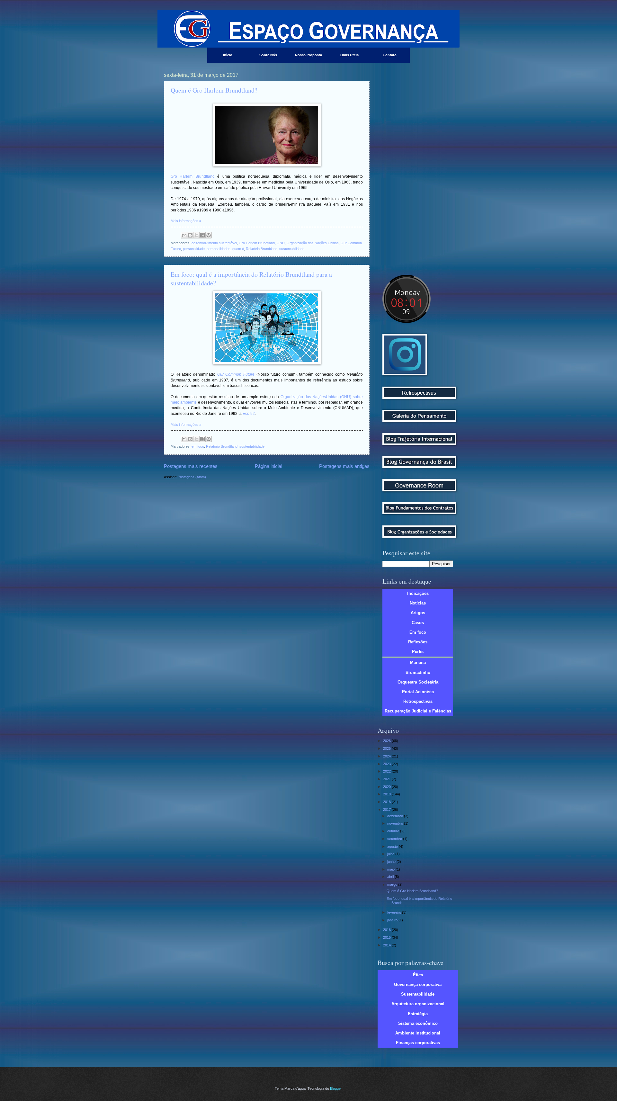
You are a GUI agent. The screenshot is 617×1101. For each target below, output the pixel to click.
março (392, 884)
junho (392, 862)
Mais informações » (186, 221)
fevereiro (394, 912)
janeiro (392, 920)
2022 (387, 771)
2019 (387, 794)
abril (391, 877)
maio (391, 869)
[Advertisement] (417, 168)
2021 (387, 779)
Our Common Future (236, 374)
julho (391, 854)
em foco (198, 446)
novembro (395, 823)
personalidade (194, 249)
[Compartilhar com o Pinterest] (208, 235)
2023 (387, 764)
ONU (281, 243)
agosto (393, 846)
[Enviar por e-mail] (184, 235)
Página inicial (268, 466)
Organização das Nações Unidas (313, 243)
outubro (393, 831)
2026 (387, 741)
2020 (387, 787)
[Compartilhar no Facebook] (202, 235)
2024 (387, 756)
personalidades (218, 249)
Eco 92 (249, 414)
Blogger (336, 1088)
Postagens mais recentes (191, 466)
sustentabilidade (291, 249)
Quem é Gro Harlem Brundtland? (214, 90)
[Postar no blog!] (190, 235)
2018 (387, 802)
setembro (395, 839)
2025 (387, 748)
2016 (387, 930)
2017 (387, 809)
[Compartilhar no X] (196, 235)
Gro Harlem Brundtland (193, 176)
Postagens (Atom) (192, 477)
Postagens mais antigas (344, 466)
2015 (387, 937)
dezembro (395, 816)
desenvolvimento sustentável (214, 243)
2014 (387, 945)
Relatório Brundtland (261, 249)
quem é (238, 249)
